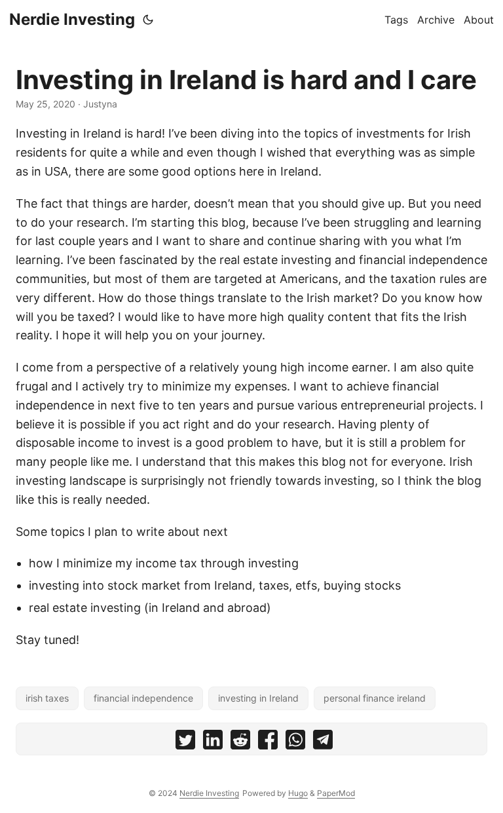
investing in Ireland (258, 698)
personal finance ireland (375, 698)
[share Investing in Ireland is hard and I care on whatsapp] (295, 742)
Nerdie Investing (72, 19)
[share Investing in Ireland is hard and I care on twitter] (185, 742)
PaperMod (336, 793)
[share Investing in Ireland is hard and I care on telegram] (323, 742)
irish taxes (47, 698)
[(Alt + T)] (148, 19)
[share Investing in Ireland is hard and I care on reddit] (240, 742)
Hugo (298, 793)
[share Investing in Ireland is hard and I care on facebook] (268, 742)
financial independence (143, 698)
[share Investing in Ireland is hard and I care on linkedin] (213, 742)
